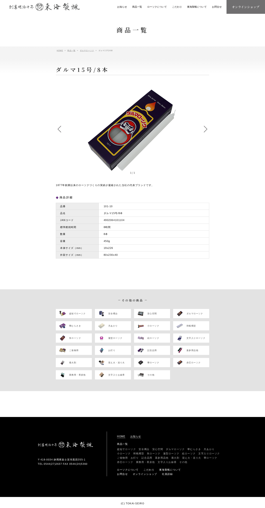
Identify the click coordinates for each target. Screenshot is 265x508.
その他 (183, 462)
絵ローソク (189, 453)
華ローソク (210, 458)
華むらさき (194, 449)
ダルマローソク (175, 449)
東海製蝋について (197, 7)
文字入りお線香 (167, 462)
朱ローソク (153, 453)
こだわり (177, 7)
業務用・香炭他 (145, 462)
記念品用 (146, 458)
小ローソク (124, 453)
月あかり (209, 449)
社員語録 (167, 474)
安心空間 (157, 449)
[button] (59, 129)
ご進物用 (122, 458)
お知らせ (122, 7)
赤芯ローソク (125, 462)
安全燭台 (144, 449)
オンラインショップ (245, 7)
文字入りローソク (209, 453)
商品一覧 (137, 7)
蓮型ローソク (171, 453)
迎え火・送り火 (191, 458)
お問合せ (217, 7)
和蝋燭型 (138, 453)
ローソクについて (157, 7)
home (121, 436)
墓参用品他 (162, 458)
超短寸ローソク (126, 449)
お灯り (135, 458)
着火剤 (175, 458)
